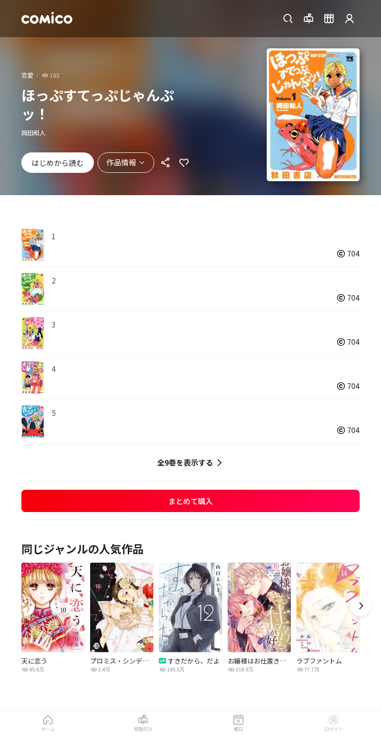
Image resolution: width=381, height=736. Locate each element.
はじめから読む (58, 162)
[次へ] (360, 606)
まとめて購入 (190, 500)
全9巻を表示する (185, 462)
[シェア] (165, 162)
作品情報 (121, 162)
